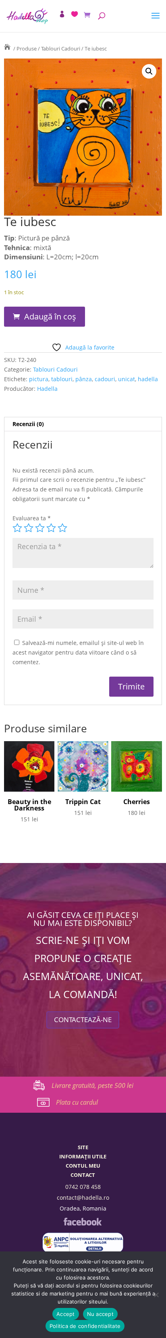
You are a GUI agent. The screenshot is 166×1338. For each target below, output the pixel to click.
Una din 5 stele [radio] (17, 528)
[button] (149, 71)
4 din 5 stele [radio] (51, 528)
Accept (65, 1314)
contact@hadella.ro (83, 1197)
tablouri (62, 379)
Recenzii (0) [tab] (28, 424)
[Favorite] (74, 14)
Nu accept (100, 1314)
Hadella (47, 388)
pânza (83, 379)
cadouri (105, 379)
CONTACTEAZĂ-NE (83, 1019)
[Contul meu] (62, 14)
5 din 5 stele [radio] (62, 528)
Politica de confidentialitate (85, 1326)
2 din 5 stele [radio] (28, 528)
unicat (126, 379)
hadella (148, 379)
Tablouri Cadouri (60, 48)
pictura (38, 379)
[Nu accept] (156, 1295)
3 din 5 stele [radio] (40, 528)
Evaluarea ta (31, 518)
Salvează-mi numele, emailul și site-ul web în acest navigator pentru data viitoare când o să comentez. (78, 652)
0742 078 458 (83, 1186)
